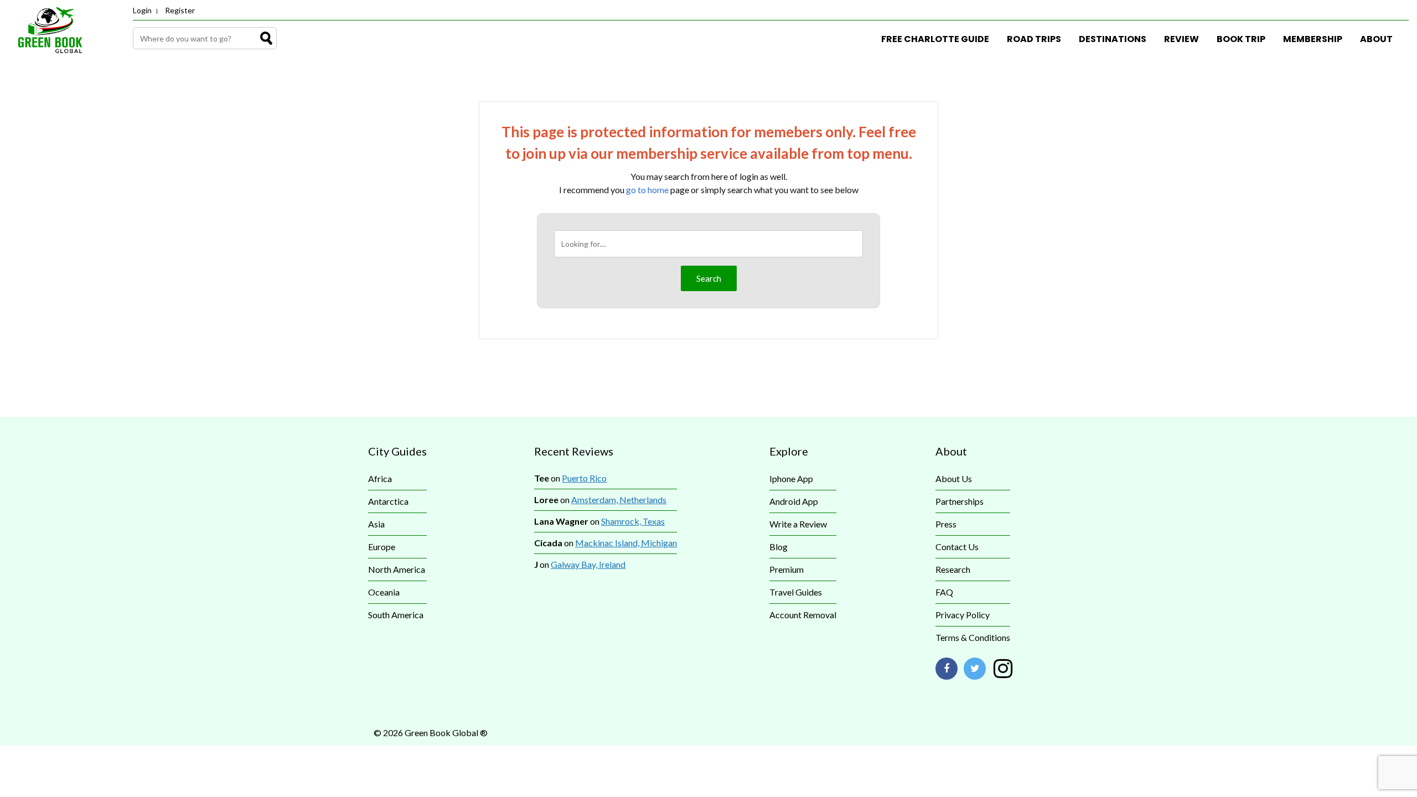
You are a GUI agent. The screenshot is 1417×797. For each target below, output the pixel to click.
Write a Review (798, 524)
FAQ (944, 592)
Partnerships (959, 501)
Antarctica (388, 501)
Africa (380, 478)
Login (142, 10)
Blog (778, 546)
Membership (1312, 39)
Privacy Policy (962, 614)
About (1376, 39)
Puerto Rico (584, 478)
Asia (376, 524)
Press (945, 524)
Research (952, 569)
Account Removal (802, 614)
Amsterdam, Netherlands (618, 499)
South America (395, 614)
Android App (793, 501)
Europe (381, 546)
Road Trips (1034, 39)
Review (1181, 39)
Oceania (384, 592)
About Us (953, 478)
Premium (786, 569)
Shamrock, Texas (633, 521)
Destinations (1112, 39)
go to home (647, 189)
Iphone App (791, 478)
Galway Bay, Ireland (588, 564)
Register (180, 10)
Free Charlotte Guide (935, 39)
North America (396, 569)
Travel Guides (795, 592)
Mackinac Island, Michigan (626, 542)
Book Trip (1241, 39)
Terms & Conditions (972, 637)
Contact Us (957, 546)
